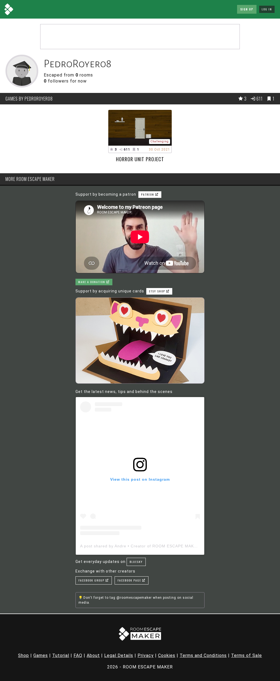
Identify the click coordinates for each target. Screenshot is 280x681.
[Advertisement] (140, 36)
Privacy (146, 655)
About (93, 655)
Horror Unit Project (140, 159)
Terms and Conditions (203, 655)
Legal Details (118, 655)
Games (40, 655)
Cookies (166, 655)
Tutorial (60, 655)
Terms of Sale (246, 655)
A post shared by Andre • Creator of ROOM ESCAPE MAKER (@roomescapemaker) (162, 546)
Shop (23, 655)
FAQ (78, 655)
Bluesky (136, 562)
